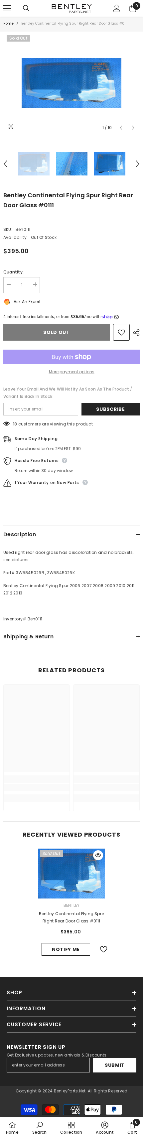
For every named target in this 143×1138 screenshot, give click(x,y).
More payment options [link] (71, 372)
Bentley (72, 905)
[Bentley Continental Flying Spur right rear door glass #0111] (71, 873)
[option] (71, 83)
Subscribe (110, 409)
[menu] (7, 8)
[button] (121, 127)
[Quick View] (98, 855)
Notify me (66, 949)
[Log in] (116, 8)
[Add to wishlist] (121, 332)
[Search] (26, 8)
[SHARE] (135, 333)
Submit (115, 1065)
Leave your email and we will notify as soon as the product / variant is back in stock (67, 392)
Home (8, 23)
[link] (37, 787)
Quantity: (13, 272)
